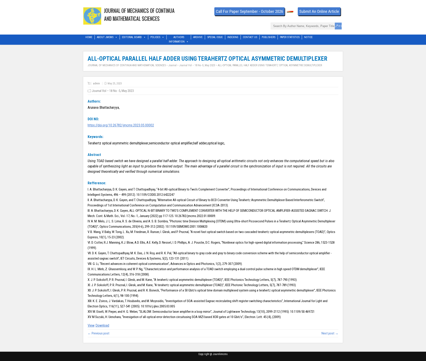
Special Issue (215, 37)
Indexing (232, 37)
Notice (308, 37)
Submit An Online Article (319, 11)
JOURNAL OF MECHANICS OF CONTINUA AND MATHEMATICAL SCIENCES (127, 65)
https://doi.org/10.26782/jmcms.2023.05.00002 (121, 125)
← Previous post (98, 333)
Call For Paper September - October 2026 (249, 11)
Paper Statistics (290, 37)
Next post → (329, 333)
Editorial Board (132, 37)
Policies (155, 37)
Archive (198, 37)
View (91, 325)
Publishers (268, 37)
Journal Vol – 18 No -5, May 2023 (197, 65)
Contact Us (250, 37)
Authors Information (177, 37)
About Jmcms (105, 37)
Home (88, 37)
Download (102, 325)
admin (96, 83)
